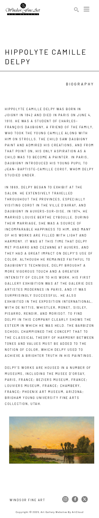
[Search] (76, 9)
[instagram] (65, 499)
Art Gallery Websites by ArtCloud (62, 512)
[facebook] (75, 499)
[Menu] (86, 9)
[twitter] (84, 499)
